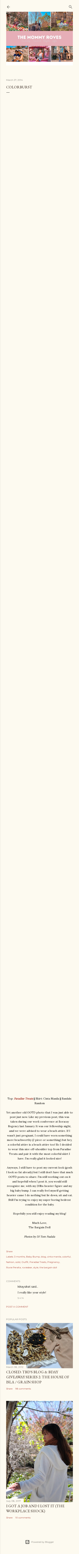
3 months (19, 1256)
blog (43, 1256)
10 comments (22, 1517)
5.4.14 (21, 1298)
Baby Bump (33, 1256)
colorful (66, 1256)
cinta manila (54, 1256)
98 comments (23, 1388)
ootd (17, 1262)
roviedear (27, 1267)
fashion (10, 1262)
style (35, 1267)
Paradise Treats (23, 1098)
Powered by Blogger (42, 1541)
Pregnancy (53, 1262)
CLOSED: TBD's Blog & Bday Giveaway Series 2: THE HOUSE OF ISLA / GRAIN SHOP (37, 1376)
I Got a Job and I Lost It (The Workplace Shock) (35, 1508)
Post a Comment (17, 1306)
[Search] (70, 6)
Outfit (24, 1262)
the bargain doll (48, 1267)
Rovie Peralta (13, 1267)
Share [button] (9, 1251)
